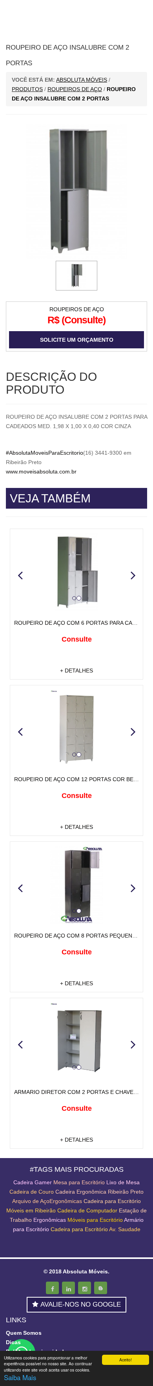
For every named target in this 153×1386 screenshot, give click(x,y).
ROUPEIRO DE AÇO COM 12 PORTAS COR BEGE (77, 779)
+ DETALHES (76, 670)
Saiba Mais (20, 1377)
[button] (20, 575)
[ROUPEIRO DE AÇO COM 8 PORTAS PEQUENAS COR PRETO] (76, 885)
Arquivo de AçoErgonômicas (47, 1201)
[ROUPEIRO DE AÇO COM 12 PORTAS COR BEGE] (76, 728)
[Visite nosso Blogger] (100, 1288)
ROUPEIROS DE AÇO (76, 309)
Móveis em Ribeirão (31, 1210)
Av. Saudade (124, 1229)
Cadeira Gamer (32, 1182)
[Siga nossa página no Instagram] (84, 1288)
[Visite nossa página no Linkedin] (68, 1288)
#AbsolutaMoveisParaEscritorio (44, 453)
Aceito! (125, 1360)
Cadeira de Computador (88, 1210)
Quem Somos (24, 1333)
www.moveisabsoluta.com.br (41, 471)
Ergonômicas (49, 1220)
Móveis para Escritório (95, 1220)
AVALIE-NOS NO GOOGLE (80, 1304)
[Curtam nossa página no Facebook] (52, 1288)
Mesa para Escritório (79, 1182)
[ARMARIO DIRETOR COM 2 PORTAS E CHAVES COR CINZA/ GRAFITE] (76, 1041)
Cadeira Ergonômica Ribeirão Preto (99, 1192)
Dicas (13, 1342)
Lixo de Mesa (123, 1182)
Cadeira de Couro (31, 1192)
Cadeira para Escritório (112, 1201)
